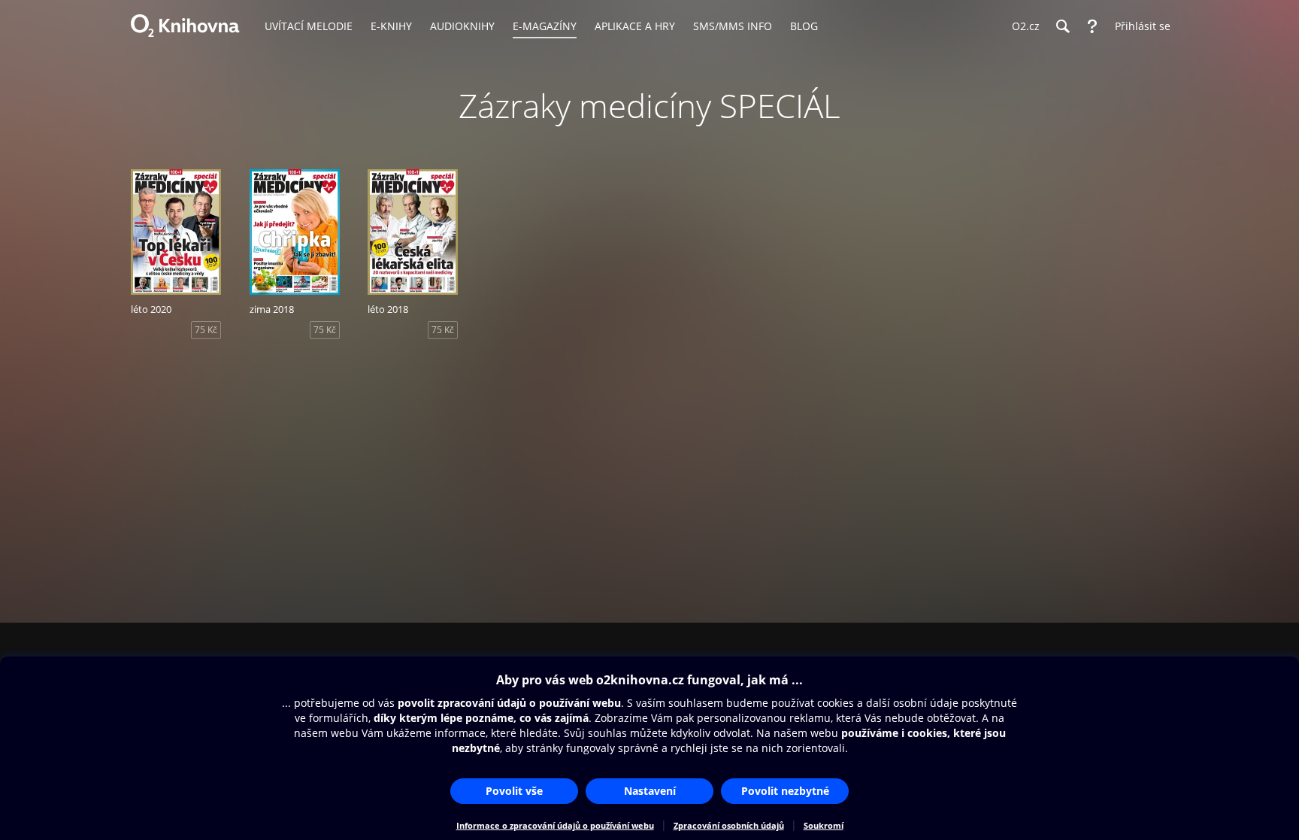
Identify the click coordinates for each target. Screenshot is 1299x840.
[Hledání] (1062, 26)
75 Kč (206, 329)
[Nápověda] (1092, 26)
